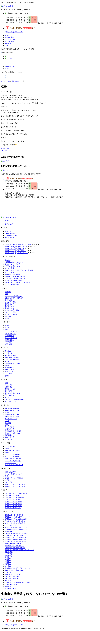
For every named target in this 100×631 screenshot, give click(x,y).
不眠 (6, 476)
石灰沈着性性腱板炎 (12, 359)
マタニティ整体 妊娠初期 (13, 506)
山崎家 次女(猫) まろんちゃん (16, 253)
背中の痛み (8, 342)
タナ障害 (8, 423)
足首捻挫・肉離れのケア (13, 433)
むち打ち (8, 572)
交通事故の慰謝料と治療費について (17, 529)
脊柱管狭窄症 (9, 395)
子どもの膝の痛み (11, 419)
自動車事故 (8, 552)
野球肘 (7, 452)
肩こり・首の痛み (11, 338)
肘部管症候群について (12, 363)
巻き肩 (7, 361)
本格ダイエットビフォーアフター (16, 486)
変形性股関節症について (13, 410)
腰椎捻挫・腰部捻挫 (12, 578)
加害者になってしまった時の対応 (16, 537)
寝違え (7, 325)
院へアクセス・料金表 (12, 264)
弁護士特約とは (10, 531)
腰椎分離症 (8, 391)
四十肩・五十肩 (10, 353)
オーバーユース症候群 (12, 450)
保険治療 (8, 292)
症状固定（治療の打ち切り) (14, 546)
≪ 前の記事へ (6, 148)
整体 (6, 294)
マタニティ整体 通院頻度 (13, 502)
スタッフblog (9, 237)
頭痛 (6, 329)
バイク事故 (8, 554)
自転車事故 (8, 556)
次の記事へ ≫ (6, 150)
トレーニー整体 (10, 312)
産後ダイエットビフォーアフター (16, 484)
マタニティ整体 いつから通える (16, 493)
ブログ (7, 45)
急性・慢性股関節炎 (12, 408)
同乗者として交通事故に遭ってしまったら (19, 550)
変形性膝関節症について (13, 415)
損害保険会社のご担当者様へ (15, 276)
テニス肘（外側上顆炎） (13, 456)
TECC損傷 (8, 374)
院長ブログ (8, 224)
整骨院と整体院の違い (12, 284)
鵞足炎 (7, 421)
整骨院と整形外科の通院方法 (15, 523)
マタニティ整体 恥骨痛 (13, 500)
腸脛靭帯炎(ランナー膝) (13, 459)
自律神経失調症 (10, 472)
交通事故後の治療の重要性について (17, 517)
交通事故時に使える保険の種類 (16, 519)
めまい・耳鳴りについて (13, 474)
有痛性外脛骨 (9, 437)
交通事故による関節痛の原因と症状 (17, 582)
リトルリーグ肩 (10, 446)
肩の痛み (8, 351)
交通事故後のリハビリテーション (16, 535)
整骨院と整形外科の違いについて (16, 527)
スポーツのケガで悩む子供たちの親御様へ (19, 270)
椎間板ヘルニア (10, 389)
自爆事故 (8, 564)
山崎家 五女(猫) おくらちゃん (16, 247)
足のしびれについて (12, 401)
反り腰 (7, 397)
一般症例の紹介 (10, 233)
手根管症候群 (9, 369)
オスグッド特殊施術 (12, 310)
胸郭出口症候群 (10, 355)
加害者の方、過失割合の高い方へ (16, 541)
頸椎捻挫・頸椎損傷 (12, 576)
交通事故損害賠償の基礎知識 (15, 548)
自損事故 (8, 562)
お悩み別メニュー (11, 43)
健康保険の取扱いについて (14, 262)
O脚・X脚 (8, 482)
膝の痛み (8, 580)
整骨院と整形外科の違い (13, 280)
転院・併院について (12, 525)
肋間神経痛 (8, 344)
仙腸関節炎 (8, 387)
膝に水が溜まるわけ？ (12, 417)
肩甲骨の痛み (9, 340)
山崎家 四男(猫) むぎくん (14, 249)
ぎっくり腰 (8, 385)
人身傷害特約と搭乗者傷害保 (15, 521)
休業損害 (8, 586)
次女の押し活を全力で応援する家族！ (18, 244)
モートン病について (12, 439)
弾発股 (7, 412)
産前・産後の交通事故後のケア (16, 570)
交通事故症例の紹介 (12, 235)
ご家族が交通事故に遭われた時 (16, 533)
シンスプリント (10, 463)
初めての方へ (9, 37)
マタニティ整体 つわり (13, 508)
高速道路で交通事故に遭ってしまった (18, 568)
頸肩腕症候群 (9, 336)
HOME (7, 35)
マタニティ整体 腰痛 (12, 495)
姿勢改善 (8, 316)
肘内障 (7, 365)
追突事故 (8, 566)
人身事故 (8, 558)
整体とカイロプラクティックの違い (17, 282)
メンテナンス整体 (11, 314)
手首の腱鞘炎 (9, 367)
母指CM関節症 (10, 371)
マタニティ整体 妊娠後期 (13, 504)
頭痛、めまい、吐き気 (12, 574)
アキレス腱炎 (9, 427)
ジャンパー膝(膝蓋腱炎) (13, 461)
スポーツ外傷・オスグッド (14, 465)
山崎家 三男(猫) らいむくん (15, 251)
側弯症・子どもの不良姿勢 (14, 478)
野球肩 (7, 448)
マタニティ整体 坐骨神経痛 (14, 497)
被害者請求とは (10, 589)
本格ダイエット (10, 308)
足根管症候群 (9, 429)
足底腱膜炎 (8, 435)
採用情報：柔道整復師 (12, 274)
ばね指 (7, 376)
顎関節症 (8, 327)
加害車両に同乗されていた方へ (16, 539)
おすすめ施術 (9, 41)
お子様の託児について (12, 266)
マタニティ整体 (10, 302)
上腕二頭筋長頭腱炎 (12, 357)
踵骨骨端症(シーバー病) (13, 431)
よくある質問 (9, 268)
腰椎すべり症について (12, 393)
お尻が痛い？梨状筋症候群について (17, 399)
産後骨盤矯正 (9, 304)
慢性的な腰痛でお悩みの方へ (15, 298)
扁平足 (7, 425)
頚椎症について (10, 334)
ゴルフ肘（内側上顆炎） (13, 454)
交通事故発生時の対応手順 (14, 515)
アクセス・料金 (10, 39)
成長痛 (7, 480)
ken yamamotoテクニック (13, 296)
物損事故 (8, 560)
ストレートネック (11, 332)
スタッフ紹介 (9, 272)
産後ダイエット (10, 306)
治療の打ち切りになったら (14, 544)
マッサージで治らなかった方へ (16, 278)
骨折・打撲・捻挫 (11, 584)
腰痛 (6, 383)
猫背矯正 (8, 318)
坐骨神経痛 (8, 300)
